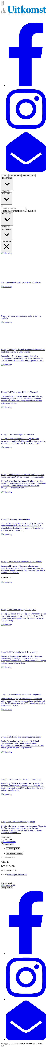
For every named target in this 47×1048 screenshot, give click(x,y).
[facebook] (26, 85)
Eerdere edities (7, 844)
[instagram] (26, 131)
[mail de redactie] (26, 171)
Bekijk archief (7, 888)
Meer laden (6, 837)
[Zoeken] (26, 208)
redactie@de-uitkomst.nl (17, 874)
